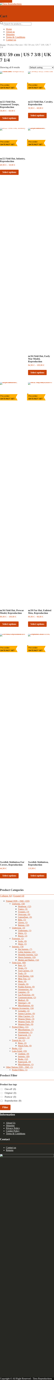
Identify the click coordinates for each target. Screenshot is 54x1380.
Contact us (11, 40)
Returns (9, 1150)
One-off (10, 1089)
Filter (5, 1107)
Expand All (18, 896)
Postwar (10, 1097)
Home (9, 29)
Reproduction (13, 1100)
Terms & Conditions (15, 37)
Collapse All (6, 896)
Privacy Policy (13, 1128)
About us (10, 32)
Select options (9, 118)
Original (10, 1093)
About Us (10, 1123)
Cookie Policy (13, 1131)
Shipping (10, 34)
